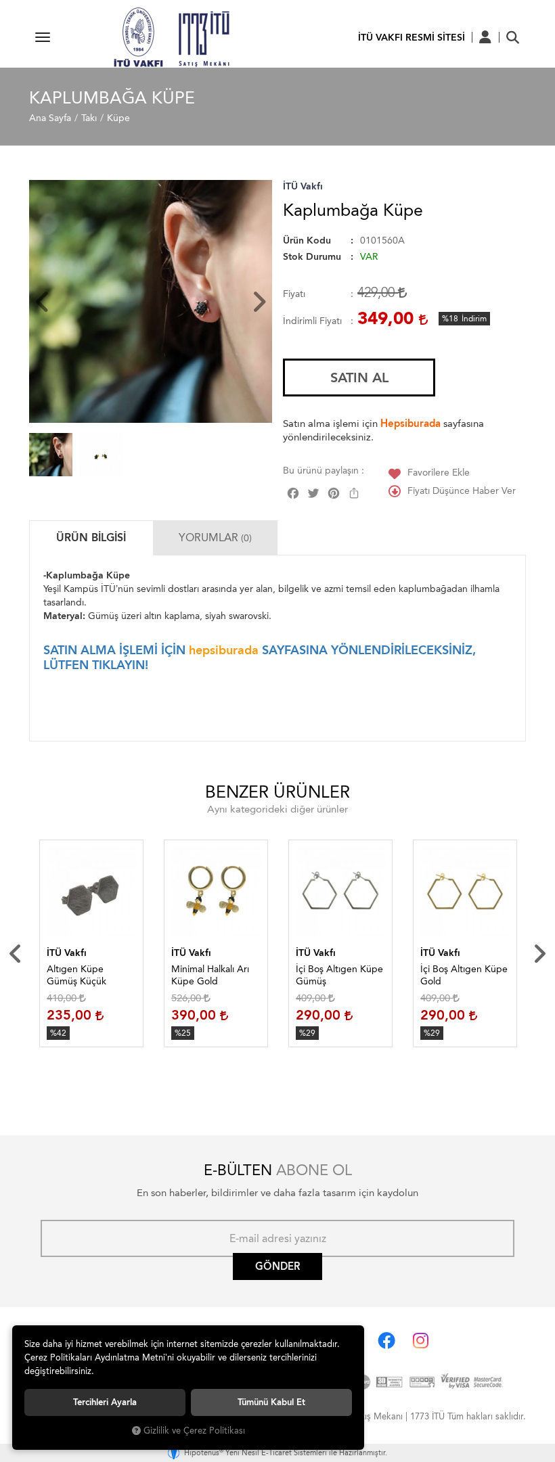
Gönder (277, 1266)
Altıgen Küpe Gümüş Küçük (76, 975)
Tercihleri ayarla (105, 1402)
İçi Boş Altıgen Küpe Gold (464, 975)
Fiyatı (294, 294)
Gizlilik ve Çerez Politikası (194, 1430)
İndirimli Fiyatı (312, 321)
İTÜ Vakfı (303, 186)
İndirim (474, 318)
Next (539, 953)
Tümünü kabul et (271, 1402)
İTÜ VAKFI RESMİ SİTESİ (411, 37)
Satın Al (359, 377)
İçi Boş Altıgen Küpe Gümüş (339, 975)
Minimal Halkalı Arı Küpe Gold (210, 975)
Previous (15, 953)
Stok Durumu (312, 256)
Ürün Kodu (307, 240)
